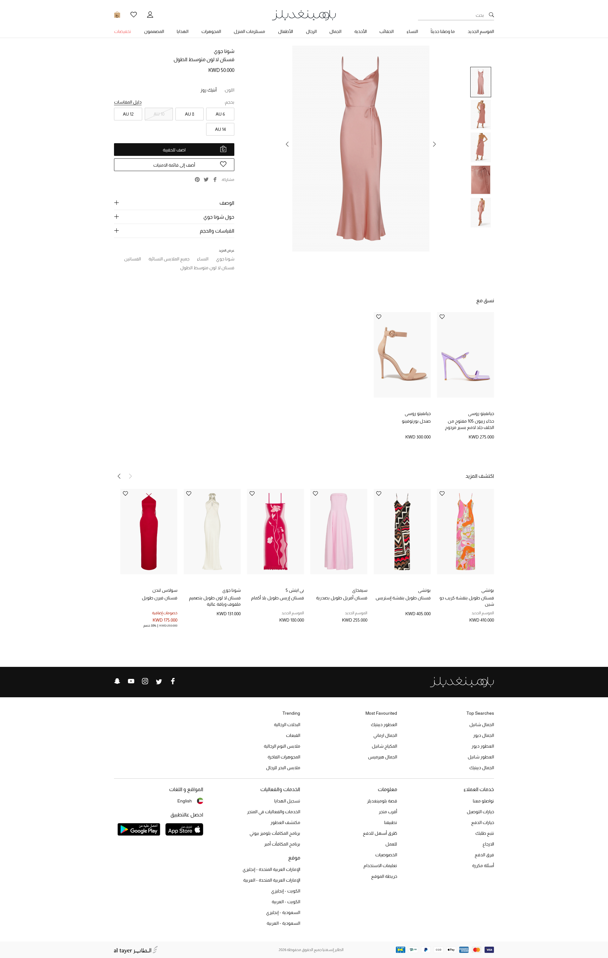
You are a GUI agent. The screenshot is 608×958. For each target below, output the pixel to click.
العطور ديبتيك (384, 724)
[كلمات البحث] (491, 15)
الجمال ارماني (385, 735)
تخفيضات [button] (122, 31)
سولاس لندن (164, 590)
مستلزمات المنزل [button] (249, 31)
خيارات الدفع (482, 822)
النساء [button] (412, 31)
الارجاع (488, 843)
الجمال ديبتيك (481, 767)
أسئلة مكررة (483, 865)
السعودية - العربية (283, 923)
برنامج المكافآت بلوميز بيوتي (275, 833)
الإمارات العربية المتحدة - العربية (271, 880)
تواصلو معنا (483, 800)
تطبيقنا (390, 822)
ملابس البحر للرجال (283, 767)
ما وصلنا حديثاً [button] (443, 31)
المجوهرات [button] (211, 31)
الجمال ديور (483, 735)
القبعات (293, 735)
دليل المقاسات (128, 102)
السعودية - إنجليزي (283, 912)
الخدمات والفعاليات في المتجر (273, 811)
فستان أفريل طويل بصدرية (341, 597)
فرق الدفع (484, 854)
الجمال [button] (335, 31)
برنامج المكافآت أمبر (282, 843)
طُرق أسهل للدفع (380, 833)
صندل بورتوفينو (416, 421)
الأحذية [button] (360, 31)
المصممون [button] (154, 31)
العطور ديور (483, 746)
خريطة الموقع (384, 876)
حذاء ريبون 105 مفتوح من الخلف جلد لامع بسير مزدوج (469, 424)
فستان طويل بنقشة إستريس (403, 597)
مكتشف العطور (285, 822)
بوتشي (487, 590)
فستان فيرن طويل (159, 597)
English (184, 800)
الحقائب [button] (386, 31)
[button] (434, 144)
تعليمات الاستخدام (380, 865)
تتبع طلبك (484, 833)
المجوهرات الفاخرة (284, 756)
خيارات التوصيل (480, 811)
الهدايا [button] (182, 31)
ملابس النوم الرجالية (282, 746)
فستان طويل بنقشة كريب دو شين (467, 601)
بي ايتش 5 (295, 590)
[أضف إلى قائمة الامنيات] (442, 317)
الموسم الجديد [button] (481, 31)
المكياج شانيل (384, 746)
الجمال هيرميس (382, 756)
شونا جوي (224, 51)
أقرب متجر (388, 811)
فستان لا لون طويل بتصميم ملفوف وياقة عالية (215, 601)
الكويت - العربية (286, 901)
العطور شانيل (481, 756)
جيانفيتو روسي (481, 413)
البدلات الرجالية (287, 724)
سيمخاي (359, 590)
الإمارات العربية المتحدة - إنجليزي (271, 869)
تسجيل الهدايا (287, 800)
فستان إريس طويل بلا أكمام (277, 597)
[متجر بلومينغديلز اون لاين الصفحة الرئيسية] (304, 14)
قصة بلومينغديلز (382, 800)
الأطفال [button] (285, 31)
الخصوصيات (386, 854)
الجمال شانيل (481, 724)
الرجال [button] (311, 31)
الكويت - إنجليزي (285, 890)
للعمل (391, 843)
